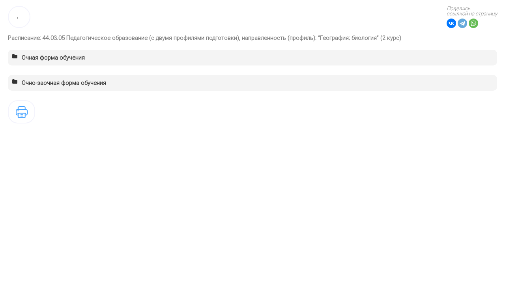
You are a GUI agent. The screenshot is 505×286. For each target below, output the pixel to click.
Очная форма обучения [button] (53, 57)
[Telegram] (462, 23)
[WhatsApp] (473, 23)
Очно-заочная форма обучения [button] (64, 82)
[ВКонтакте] (451, 23)
